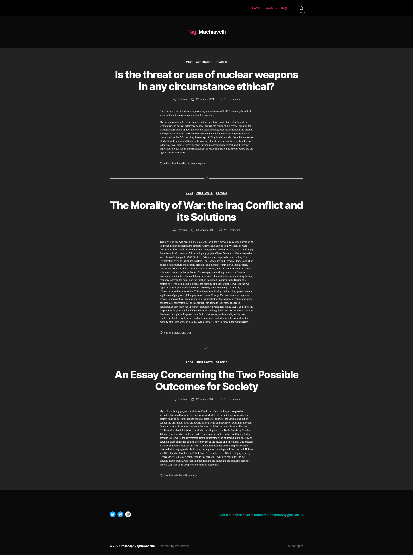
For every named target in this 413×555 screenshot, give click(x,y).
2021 (189, 62)
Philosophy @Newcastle (131, 8)
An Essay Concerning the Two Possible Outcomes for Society (206, 380)
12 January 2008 (205, 230)
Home (256, 8)
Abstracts (204, 62)
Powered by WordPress (173, 546)
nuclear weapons (196, 163)
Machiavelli (179, 163)
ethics (167, 163)
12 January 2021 (205, 99)
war (189, 333)
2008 (189, 192)
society (193, 475)
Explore (269, 8)
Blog (284, 8)
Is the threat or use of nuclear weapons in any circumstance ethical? (206, 80)
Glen (184, 99)
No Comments (232, 99)
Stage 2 (221, 192)
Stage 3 (221, 62)
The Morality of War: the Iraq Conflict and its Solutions (206, 211)
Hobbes (168, 475)
